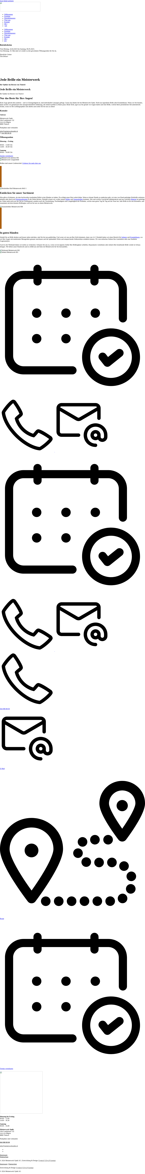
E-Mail (2, 768)
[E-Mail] (27, 765)
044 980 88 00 (6, 133)
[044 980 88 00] (27, 705)
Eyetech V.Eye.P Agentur (47, 1160)
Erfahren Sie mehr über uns (31, 163)
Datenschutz (4, 1157)
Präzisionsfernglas (21, 199)
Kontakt (7, 22)
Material (133, 199)
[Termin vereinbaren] (72, 1065)
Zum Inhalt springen (7, 1)
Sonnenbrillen (78, 199)
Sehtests (124, 237)
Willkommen (8, 14)
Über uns (7, 20)
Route (2, 919)
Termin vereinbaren (6, 1069)
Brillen (67, 199)
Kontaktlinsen (135, 237)
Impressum (3, 1155)
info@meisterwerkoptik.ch (9, 131)
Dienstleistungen (9, 18)
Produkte (7, 16)
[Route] (72, 915)
